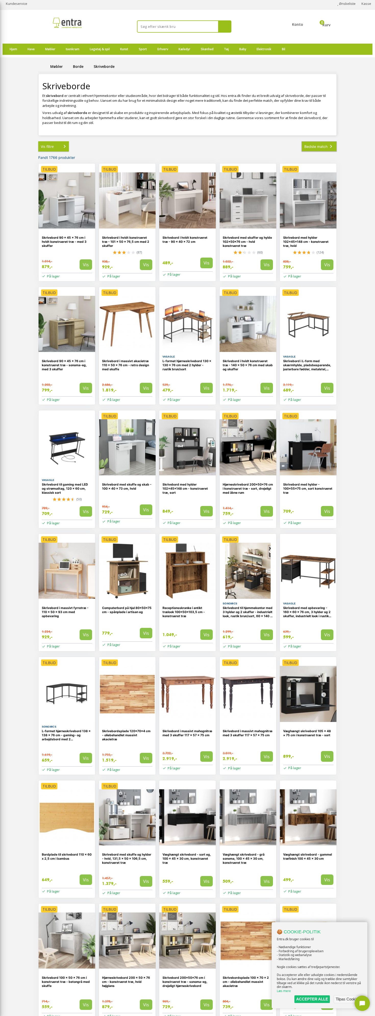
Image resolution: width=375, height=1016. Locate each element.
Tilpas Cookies (348, 999)
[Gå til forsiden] (43, 66)
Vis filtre (47, 146)
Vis (86, 265)
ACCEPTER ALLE (312, 999)
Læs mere (284, 991)
